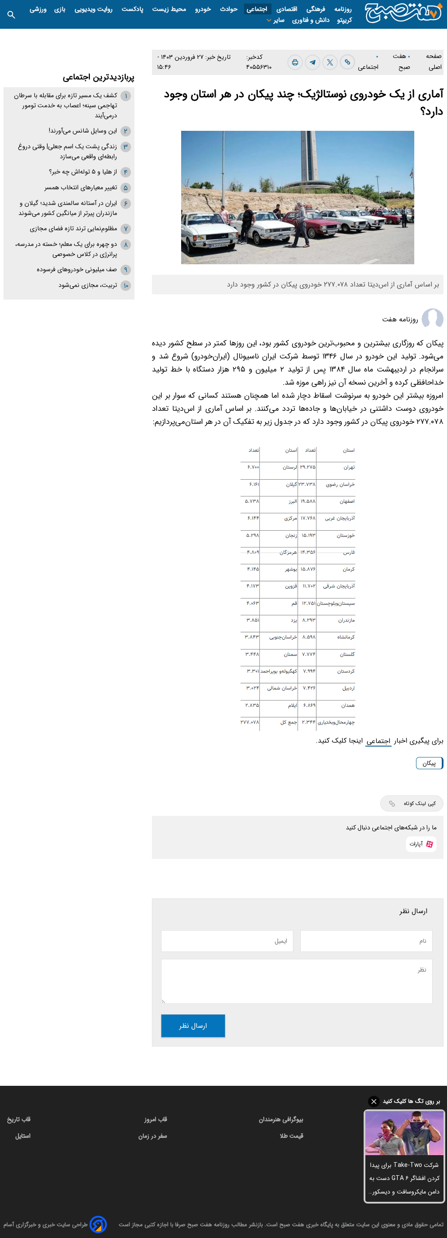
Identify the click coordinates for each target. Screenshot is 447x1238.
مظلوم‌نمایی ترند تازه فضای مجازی (73, 229)
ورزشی (38, 9)
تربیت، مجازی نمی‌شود (87, 285)
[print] (295, 62)
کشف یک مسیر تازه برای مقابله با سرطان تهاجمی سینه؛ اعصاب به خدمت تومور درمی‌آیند (65, 106)
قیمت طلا (291, 1136)
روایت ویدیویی (94, 9)
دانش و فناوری (311, 20)
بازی (60, 9)
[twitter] (330, 62)
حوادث (229, 9)
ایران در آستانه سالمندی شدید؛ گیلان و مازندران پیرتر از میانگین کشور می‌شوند (67, 208)
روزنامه (343, 9)
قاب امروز (155, 1119)
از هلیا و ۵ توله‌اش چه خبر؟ (83, 172)
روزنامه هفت (400, 319)
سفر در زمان (152, 1136)
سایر (278, 20)
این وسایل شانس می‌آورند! (83, 131)
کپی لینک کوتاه (420, 803)
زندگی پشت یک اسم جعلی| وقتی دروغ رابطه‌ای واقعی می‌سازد (67, 152)
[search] (11, 14)
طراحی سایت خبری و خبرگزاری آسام (45, 1224)
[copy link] (347, 62)
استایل (23, 1136)
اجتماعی (258, 9)
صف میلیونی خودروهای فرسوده (77, 270)
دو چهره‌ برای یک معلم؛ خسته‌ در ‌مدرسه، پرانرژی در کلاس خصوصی (66, 249)
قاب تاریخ (19, 1119)
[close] (404, 1101)
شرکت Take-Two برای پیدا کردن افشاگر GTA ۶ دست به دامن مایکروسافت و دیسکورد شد (404, 1179)
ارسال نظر (193, 1025)
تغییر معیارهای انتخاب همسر (81, 188)
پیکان (429, 763)
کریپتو (344, 20)
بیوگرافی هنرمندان (281, 1119)
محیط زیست (170, 9)
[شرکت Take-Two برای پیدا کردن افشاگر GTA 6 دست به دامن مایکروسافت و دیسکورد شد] (404, 1133)
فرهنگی (316, 9)
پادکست (133, 9)
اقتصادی (287, 9)
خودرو (204, 9)
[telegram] (313, 62)
